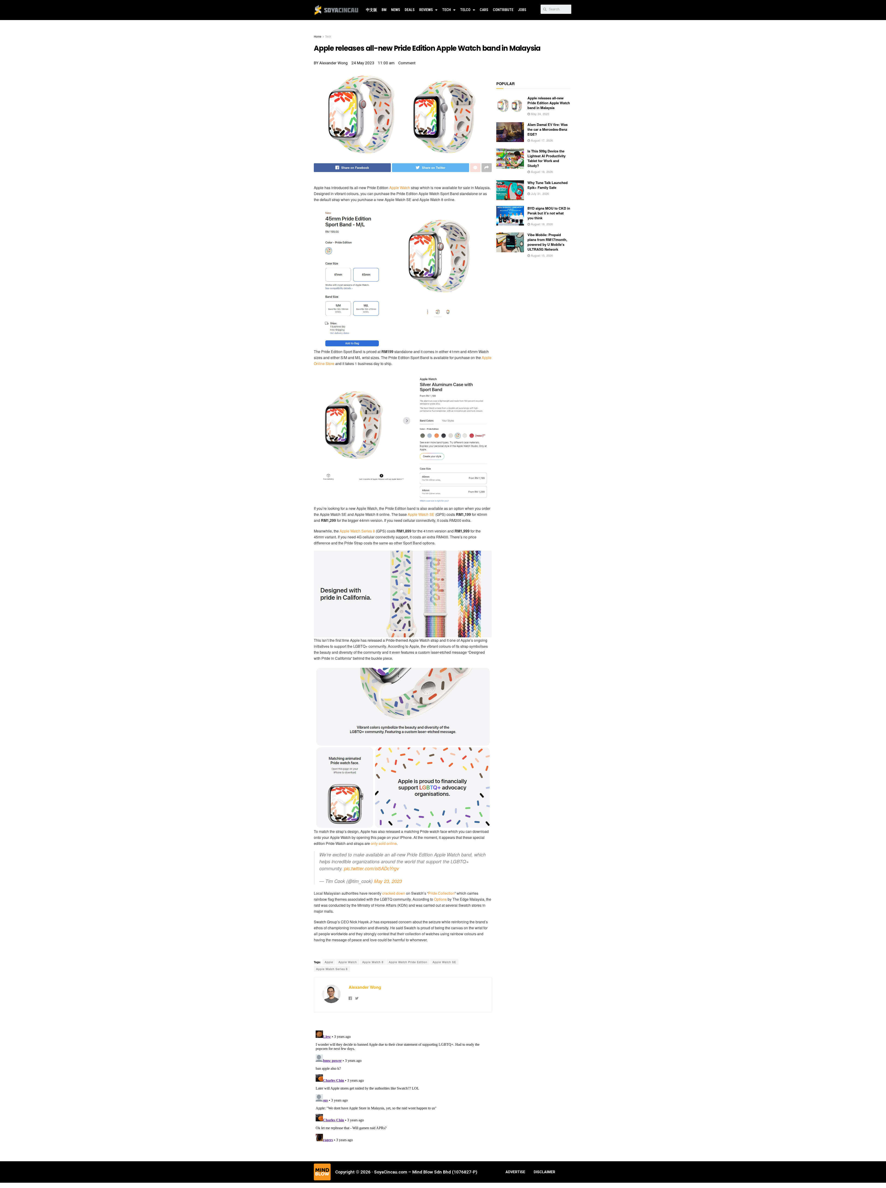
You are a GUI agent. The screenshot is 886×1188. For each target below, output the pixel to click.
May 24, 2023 (539, 114)
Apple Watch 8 (372, 962)
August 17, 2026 (541, 140)
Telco (465, 10)
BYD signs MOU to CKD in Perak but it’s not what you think (548, 213)
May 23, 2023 (388, 881)
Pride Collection (441, 893)
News (395, 10)
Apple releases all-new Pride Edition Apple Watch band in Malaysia (548, 102)
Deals (410, 10)
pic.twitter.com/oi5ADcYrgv (371, 868)
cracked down (393, 893)
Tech (446, 10)
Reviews (426, 10)
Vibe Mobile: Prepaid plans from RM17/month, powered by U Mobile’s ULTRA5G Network (547, 242)
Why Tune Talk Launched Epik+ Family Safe (547, 185)
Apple (329, 962)
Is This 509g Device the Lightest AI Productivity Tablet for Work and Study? (546, 158)
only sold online (384, 843)
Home (317, 36)
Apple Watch (399, 187)
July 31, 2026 (539, 193)
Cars (484, 10)
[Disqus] (403, 1086)
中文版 (371, 10)
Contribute (503, 10)
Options (440, 899)
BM (384, 10)
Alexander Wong (365, 987)
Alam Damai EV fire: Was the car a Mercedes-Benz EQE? (547, 129)
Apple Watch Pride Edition (408, 962)
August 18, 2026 (541, 171)
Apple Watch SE (421, 514)
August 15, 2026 (541, 255)
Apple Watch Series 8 (357, 531)
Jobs (522, 10)
